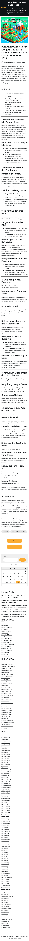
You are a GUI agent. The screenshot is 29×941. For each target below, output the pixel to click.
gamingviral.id (5, 881)
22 (22, 579)
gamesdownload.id (6, 904)
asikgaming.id (5, 827)
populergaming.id (6, 892)
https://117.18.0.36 (6, 627)
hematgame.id (5, 871)
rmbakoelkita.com (6, 680)
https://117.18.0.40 (6, 650)
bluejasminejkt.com (6, 683)
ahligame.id (4, 867)
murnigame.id (5, 862)
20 (14, 579)
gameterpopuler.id (6, 919)
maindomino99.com (6, 640)
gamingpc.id (4, 777)
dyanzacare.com (5, 724)
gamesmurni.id (5, 831)
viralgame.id (4, 923)
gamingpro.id (5, 883)
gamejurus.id (5, 856)
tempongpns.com (6, 668)
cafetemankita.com (6, 689)
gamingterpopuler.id (7, 896)
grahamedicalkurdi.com (7, 722)
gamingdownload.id (6, 877)
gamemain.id (4, 854)
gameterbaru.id (5, 764)
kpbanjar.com (5, 705)
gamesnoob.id (5, 898)
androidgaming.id (6, 741)
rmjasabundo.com (6, 691)
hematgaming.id (5, 839)
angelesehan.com (6, 681)
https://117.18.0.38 (6, 642)
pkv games (4, 728)
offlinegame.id (5, 789)
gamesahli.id (4, 837)
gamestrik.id (4, 766)
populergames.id (6, 908)
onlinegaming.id (5, 793)
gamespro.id (4, 900)
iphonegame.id (5, 783)
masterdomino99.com (7, 644)
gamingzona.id (5, 819)
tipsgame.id (4, 802)
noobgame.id (5, 921)
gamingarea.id (5, 818)
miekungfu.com (5, 687)
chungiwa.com (5, 697)
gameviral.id (4, 914)
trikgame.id (4, 739)
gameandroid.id (5, 743)
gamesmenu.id (5, 829)
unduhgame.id (5, 925)
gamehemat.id (5, 850)
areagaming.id (5, 825)
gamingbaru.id (5, 879)
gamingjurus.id (5, 810)
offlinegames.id (5, 750)
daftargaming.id (5, 889)
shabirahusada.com (6, 714)
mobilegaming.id (6, 787)
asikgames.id (4, 852)
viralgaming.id (5, 894)
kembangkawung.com (7, 695)
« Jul (14, 589)
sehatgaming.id (5, 891)
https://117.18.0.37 (6, 646)
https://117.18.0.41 (6, 638)
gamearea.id (4, 866)
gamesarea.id (5, 864)
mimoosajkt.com (6, 693)
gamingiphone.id (6, 770)
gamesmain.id (5, 835)
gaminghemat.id (5, 806)
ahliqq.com (4, 629)
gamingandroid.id (6, 779)
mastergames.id (5, 873)
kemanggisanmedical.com (8, 706)
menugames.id (5, 844)
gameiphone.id (5, 745)
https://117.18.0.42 (6, 635)
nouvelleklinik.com (6, 710)
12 (11, 576)
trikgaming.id (5, 775)
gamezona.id (4, 860)
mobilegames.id (5, 754)
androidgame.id (5, 737)
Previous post (14, 541)
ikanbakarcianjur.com (7, 699)
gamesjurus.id (5, 833)
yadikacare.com (5, 716)
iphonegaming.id (6, 785)
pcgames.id (4, 796)
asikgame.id (4, 869)
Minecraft (5, 531)
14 (18, 576)
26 (11, 582)
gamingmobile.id (6, 771)
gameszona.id (5, 841)
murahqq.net (5, 636)
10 (3, 576)
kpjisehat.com (5, 701)
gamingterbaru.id (6, 781)
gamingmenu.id (5, 812)
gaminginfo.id (5, 804)
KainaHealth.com (6, 712)
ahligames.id (4, 848)
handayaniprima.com (7, 674)
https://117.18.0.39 (6, 631)
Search (5, 556)
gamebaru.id (4, 910)
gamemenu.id (5, 858)
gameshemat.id (5, 846)
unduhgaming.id (5, 885)
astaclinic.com (5, 718)
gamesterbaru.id (5, 760)
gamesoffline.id (5, 758)
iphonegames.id (5, 746)
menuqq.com (5, 656)
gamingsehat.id (5, 887)
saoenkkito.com (5, 672)
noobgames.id (5, 912)
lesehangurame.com (6, 664)
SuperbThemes (17, 938)
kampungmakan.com (7, 676)
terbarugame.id (5, 798)
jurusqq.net (4, 633)
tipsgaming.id (5, 773)
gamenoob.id (5, 906)
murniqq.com (5, 654)
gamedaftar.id (5, 916)
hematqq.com (5, 652)
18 (7, 579)
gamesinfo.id (4, 752)
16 (25, 576)
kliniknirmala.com (6, 708)
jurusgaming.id (5, 821)
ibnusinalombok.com (7, 720)
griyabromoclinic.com (7, 726)
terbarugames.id (5, 800)
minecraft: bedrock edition (18, 531)
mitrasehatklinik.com (7, 703)
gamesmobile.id (5, 756)
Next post (14, 547)
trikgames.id (4, 768)
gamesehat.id (5, 917)
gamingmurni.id (5, 808)
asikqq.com (4, 625)
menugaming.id (5, 823)
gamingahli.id (5, 816)
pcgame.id (4, 794)
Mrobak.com (4, 685)
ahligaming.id (5, 843)
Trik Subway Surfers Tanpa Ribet (16, 3)
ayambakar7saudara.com (8, 666)
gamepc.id (4, 748)
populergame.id (5, 927)
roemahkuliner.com (6, 670)
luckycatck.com (5, 678)
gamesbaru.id (5, 902)
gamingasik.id (5, 814)
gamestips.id (4, 762)
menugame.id (5, 875)
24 (3, 582)
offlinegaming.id (5, 791)
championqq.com (6, 648)
